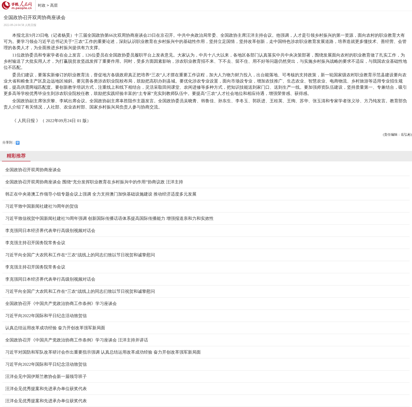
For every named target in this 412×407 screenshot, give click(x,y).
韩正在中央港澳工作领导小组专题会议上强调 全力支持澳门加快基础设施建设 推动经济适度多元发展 (100, 194)
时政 (42, 5)
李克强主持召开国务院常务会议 (35, 242)
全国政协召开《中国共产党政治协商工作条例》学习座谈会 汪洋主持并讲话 (76, 340)
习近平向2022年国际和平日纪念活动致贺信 (46, 315)
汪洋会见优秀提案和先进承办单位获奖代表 (46, 388)
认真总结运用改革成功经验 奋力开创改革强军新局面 (55, 327)
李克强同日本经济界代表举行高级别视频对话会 (50, 230)
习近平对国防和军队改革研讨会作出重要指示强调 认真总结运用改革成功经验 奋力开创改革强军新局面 (103, 352)
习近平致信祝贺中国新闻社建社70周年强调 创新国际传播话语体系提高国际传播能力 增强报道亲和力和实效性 (109, 218)
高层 (54, 5)
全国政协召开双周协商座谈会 (33, 169)
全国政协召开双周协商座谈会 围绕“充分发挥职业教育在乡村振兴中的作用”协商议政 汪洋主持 (94, 182)
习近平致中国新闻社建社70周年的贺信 (41, 206)
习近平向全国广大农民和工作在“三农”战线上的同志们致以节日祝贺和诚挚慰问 (80, 254)
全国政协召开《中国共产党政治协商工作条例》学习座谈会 (61, 303)
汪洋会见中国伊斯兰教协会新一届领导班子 (46, 376)
